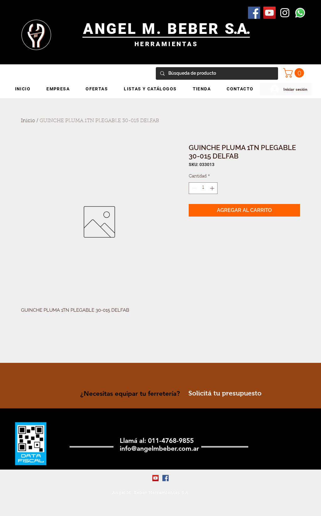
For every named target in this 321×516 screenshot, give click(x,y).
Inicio (28, 120)
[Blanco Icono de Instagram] (285, 13)
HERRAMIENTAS (166, 44)
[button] (294, 73)
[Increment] (213, 188)
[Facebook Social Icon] (254, 13)
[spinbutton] (203, 188)
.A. (241, 28)
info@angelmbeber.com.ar (159, 448)
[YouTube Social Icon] (269, 13)
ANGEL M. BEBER (154, 28)
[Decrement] (193, 188)
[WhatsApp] (300, 13)
